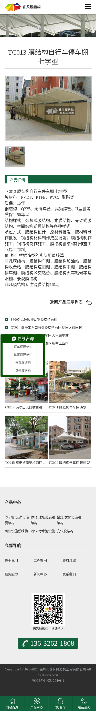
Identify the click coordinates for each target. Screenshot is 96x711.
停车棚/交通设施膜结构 (48, 29)
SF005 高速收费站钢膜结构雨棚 (34, 319)
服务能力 (11, 574)
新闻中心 (40, 574)
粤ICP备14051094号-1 (48, 680)
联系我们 (69, 574)
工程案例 (40, 560)
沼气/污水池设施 (43, 531)
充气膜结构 (65, 531)
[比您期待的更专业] (22, 5)
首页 (8, 29)
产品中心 (21, 29)
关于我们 (11, 560)
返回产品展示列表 (66, 302)
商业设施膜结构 (16, 531)
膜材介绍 (69, 560)
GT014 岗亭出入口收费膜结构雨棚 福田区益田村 (46, 327)
